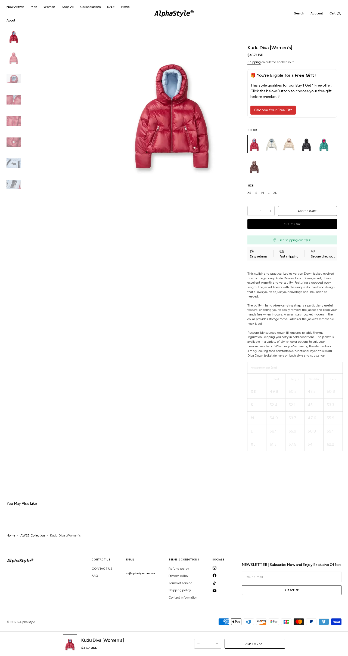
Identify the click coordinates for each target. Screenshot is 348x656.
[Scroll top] (340, 620)
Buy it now (292, 224)
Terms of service (180, 583)
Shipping (254, 62)
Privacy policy (179, 576)
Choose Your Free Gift (273, 110)
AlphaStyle (27, 622)
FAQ (95, 576)
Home (11, 535)
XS (249, 193)
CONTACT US (102, 569)
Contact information (183, 597)
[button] (299, 13)
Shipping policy (180, 590)
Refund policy (179, 569)
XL (275, 193)
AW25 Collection (32, 535)
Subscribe (291, 590)
